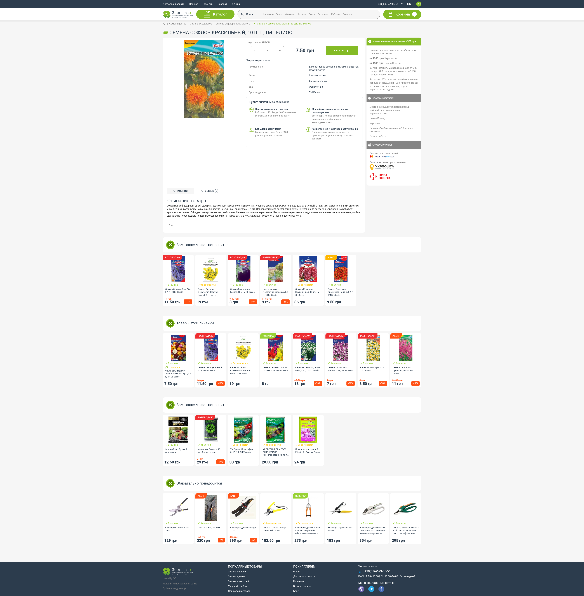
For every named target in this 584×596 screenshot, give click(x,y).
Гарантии (208, 4)
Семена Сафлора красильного (233, 23)
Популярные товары (245, 566)
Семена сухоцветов (201, 23)
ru (419, 4)
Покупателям (304, 566)
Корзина (402, 14)
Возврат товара (302, 586)
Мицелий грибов (237, 586)
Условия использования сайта (180, 583)
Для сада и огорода (239, 591)
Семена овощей (237, 571)
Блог (296, 591)
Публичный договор (174, 588)
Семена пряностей (238, 581)
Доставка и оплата (173, 4)
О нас (296, 571)
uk (409, 4)
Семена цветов (177, 23)
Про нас (193, 4)
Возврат (222, 4)
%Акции (236, 4)
